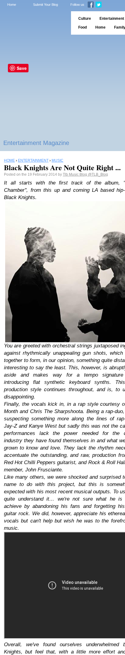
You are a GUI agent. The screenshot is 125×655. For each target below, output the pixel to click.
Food (82, 27)
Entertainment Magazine (36, 143)
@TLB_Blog (98, 174)
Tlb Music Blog (75, 174)
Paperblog (33, 23)
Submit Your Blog (45, 4)
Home (11, 4)
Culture (84, 18)
